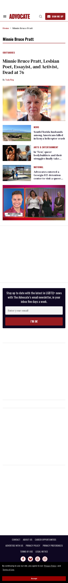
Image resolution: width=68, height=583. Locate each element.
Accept (34, 579)
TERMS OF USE (26, 551)
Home (6, 28)
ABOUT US (27, 539)
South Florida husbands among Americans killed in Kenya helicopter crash (49, 135)
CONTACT (16, 539)
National (38, 167)
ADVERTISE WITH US (14, 545)
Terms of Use (8, 570)
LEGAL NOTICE (41, 551)
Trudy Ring (9, 79)
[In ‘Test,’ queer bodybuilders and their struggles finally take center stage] (17, 152)
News (36, 127)
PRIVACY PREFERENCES (53, 545)
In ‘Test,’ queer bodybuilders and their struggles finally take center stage (48, 157)
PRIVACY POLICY (33, 545)
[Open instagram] (45, 559)
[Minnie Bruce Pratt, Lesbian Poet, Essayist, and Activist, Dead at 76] (34, 103)
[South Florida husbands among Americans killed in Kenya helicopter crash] (17, 132)
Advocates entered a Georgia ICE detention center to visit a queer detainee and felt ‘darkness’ (47, 178)
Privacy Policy (50, 566)
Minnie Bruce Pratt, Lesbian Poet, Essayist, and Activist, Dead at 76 (31, 66)
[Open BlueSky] (30, 559)
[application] (34, 202)
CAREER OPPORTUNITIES (45, 539)
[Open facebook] (23, 559)
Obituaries (9, 52)
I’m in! (34, 321)
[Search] (41, 16)
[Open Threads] (37, 559)
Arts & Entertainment (46, 147)
